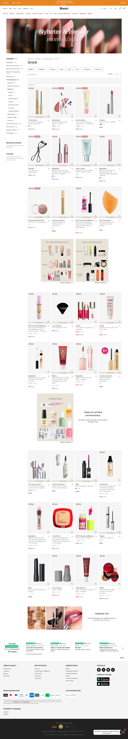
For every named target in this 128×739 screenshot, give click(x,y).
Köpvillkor (44, 731)
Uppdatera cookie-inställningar (76, 731)
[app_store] (103, 683)
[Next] (99, 3)
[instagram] (103, 670)
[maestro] (16, 695)
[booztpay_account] (37, 695)
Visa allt (122, 657)
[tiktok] (113, 670)
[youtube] (108, 670)
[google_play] (103, 679)
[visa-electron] (21, 695)
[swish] (42, 695)
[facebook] (99, 670)
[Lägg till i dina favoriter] (49, 121)
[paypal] (53, 695)
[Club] (115, 8)
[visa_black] (5, 695)
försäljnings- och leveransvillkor (21, 701)
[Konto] (111, 8)
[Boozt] (64, 8)
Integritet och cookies (62, 731)
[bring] (68, 695)
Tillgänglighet (52, 731)
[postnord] (73, 695)
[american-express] (32, 695)
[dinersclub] (26, 695)
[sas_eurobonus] (58, 695)
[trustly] (47, 695)
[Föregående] (30, 3)
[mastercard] (11, 695)
